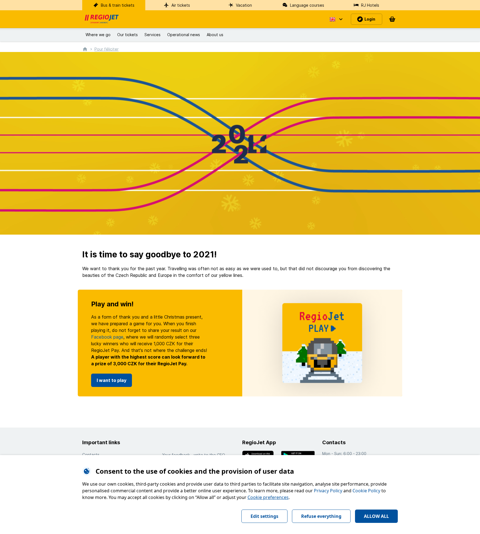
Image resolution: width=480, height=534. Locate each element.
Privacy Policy (328, 491)
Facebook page (107, 337)
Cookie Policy (366, 491)
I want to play (111, 380)
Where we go (98, 34)
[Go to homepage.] (85, 48)
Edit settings (264, 516)
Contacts (90, 454)
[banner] (101, 19)
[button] (336, 19)
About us (215, 34)
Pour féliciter (106, 49)
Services (152, 34)
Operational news (183, 34)
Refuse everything (321, 516)
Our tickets (127, 34)
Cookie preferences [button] (268, 497)
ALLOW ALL (376, 516)
